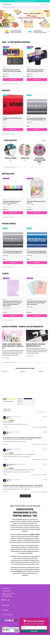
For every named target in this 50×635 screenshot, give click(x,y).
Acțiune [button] (6, 427)
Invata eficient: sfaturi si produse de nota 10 (35, 345)
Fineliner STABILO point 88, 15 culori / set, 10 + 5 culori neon (14, 441)
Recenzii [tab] (5, 409)
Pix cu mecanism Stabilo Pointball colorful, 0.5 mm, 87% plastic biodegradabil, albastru (37, 252)
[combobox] (25, 7)
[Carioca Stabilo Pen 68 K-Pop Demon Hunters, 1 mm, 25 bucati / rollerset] (37, 56)
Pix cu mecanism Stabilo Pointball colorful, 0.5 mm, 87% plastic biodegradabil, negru (37, 118)
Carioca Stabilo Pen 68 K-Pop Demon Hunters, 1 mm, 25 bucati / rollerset (35, 70)
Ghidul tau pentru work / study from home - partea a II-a (12, 346)
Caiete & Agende (10, 158)
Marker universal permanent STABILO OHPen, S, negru (14, 424)
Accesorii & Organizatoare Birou (39, 160)
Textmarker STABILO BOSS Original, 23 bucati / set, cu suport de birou (12, 202)
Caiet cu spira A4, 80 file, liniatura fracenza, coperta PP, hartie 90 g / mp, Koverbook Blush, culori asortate (37, 303)
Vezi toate (43, 140)
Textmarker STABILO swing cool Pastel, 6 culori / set (36, 202)
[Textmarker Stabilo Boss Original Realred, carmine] (13, 105)
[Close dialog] (47, 619)
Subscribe (34, 631)
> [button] (25, 495)
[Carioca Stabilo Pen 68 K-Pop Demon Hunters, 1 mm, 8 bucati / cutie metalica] (13, 56)
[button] (44, 4)
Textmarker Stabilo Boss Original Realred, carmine (12, 118)
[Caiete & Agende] (10, 150)
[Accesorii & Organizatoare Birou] (39, 150)
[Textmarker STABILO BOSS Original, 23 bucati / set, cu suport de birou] (13, 188)
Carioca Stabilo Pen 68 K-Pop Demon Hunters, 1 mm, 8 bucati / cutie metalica (12, 70)
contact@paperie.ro (6, 590)
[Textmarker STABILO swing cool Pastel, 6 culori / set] (37, 188)
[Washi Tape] (25, 150)
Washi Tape (25, 158)
